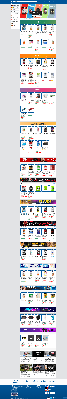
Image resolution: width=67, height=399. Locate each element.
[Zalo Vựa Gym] (54, 386)
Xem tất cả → (38, 52)
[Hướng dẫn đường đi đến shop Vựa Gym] (14, 394)
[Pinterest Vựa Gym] (50, 386)
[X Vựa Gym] (51, 386)
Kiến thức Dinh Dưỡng (38, 387)
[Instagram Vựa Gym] (49, 386)
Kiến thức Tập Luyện (38, 388)
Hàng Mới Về (28, 3)
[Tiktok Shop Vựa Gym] (47, 390)
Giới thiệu (27, 386)
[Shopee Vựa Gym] (46, 390)
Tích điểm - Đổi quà (38, 386)
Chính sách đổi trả (28, 389)
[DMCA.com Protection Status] (51, 398)
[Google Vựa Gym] (53, 386)
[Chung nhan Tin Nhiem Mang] (48, 398)
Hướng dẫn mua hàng (38, 389)
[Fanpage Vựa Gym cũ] (47, 386)
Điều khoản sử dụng (29, 387)
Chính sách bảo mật (28, 388)
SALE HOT (32, 3)
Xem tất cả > (54, 162)
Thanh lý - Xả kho (23, 3)
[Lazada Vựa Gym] (48, 390)
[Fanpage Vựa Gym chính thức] (46, 386)
